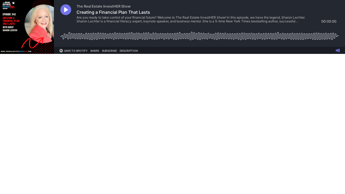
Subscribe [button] (109, 50)
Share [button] (94, 50)
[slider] (199, 34)
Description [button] (129, 50)
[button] (65, 9)
